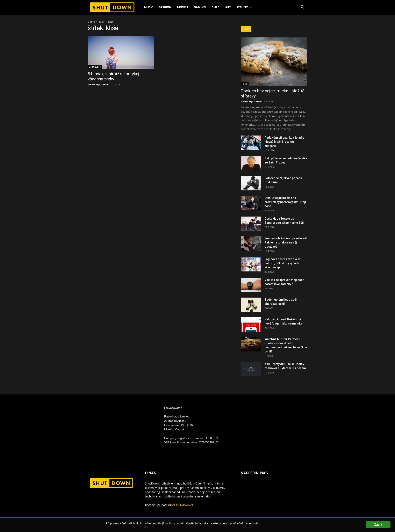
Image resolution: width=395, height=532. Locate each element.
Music (148, 7)
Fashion (165, 7)
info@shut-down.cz (180, 505)
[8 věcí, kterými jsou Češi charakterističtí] (251, 305)
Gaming (200, 7)
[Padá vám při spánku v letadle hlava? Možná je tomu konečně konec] (251, 143)
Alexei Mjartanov (98, 84)
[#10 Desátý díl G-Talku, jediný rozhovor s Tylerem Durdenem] (251, 369)
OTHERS (243, 7)
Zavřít (378, 524)
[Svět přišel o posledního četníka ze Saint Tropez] (251, 163)
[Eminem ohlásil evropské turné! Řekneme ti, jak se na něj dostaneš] (251, 243)
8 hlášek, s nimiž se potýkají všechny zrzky (114, 76)
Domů (91, 21)
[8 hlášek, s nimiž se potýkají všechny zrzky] (121, 52)
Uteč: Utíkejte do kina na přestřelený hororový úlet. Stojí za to (285, 202)
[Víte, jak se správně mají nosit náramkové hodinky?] (251, 285)
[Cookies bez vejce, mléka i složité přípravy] (274, 61)
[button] (302, 8)
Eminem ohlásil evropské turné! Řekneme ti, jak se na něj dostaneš (286, 242)
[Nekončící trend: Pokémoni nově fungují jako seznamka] (251, 324)
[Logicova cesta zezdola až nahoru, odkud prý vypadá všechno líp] (251, 264)
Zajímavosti (95, 66)
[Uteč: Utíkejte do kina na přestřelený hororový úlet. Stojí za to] (251, 203)
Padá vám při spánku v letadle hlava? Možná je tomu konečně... (284, 141)
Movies (182, 7)
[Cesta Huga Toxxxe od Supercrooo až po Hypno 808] (251, 224)
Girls (215, 7)
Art (228, 7)
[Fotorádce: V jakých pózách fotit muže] (251, 183)
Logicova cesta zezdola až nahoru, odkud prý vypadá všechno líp (283, 263)
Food (244, 83)
